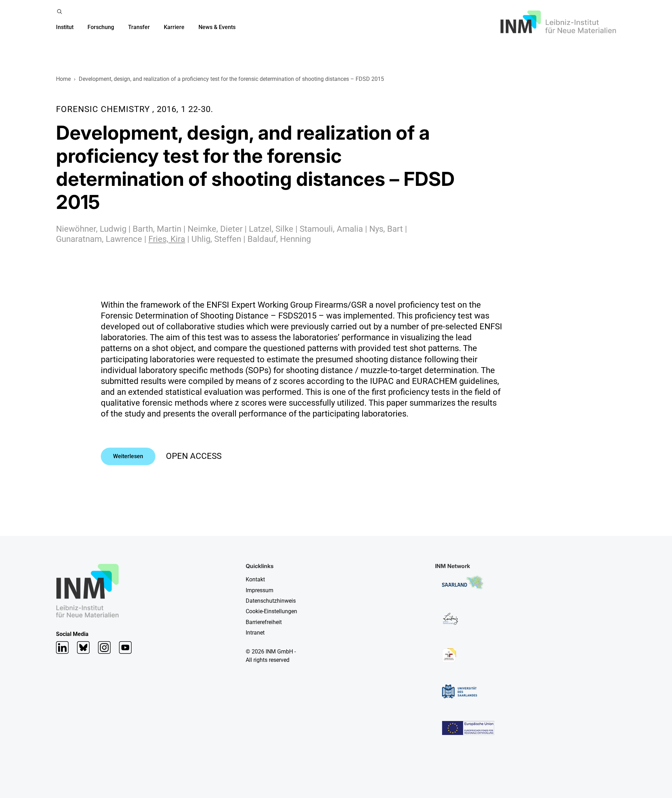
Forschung (101, 27)
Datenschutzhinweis (271, 600)
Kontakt (255, 579)
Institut (65, 27)
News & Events (217, 27)
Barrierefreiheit (264, 622)
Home (63, 79)
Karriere (174, 27)
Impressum (259, 590)
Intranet (255, 632)
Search (59, 11)
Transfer (139, 27)
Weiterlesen (128, 456)
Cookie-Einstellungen (271, 611)
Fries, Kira (166, 239)
